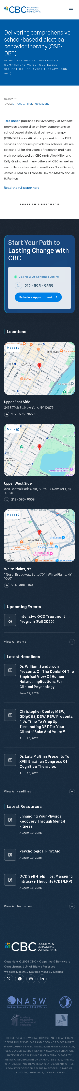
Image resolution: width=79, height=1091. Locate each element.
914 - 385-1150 (22, 585)
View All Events (15, 641)
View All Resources (18, 906)
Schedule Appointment (35, 297)
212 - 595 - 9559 (39, 285)
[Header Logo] (22, 9)
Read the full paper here (21, 188)
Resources (26, 60)
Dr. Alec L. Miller (22, 103)
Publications (41, 103)
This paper (12, 121)
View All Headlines (17, 791)
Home (8, 60)
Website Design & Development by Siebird (33, 972)
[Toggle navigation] (71, 10)
